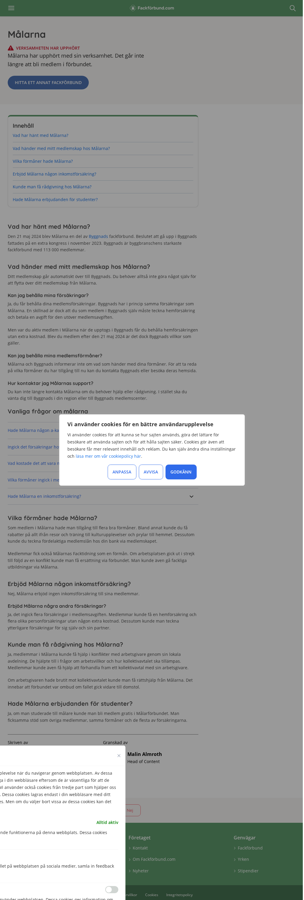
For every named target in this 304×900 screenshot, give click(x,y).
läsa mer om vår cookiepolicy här (108, 456)
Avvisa (151, 472)
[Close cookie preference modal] (119, 755)
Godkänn (180, 472)
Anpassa (122, 472)
